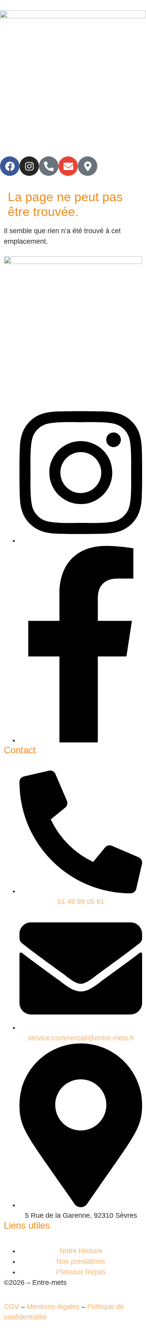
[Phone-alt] (48, 166)
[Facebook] (9, 166)
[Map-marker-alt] (87, 166)
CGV (11, 1307)
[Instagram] (29, 166)
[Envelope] (68, 166)
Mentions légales (53, 1307)
